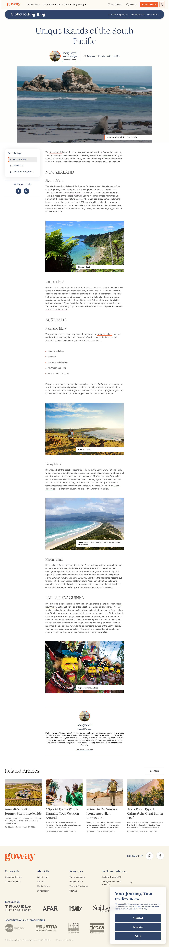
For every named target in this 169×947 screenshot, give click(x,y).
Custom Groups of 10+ (112, 877)
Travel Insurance (77, 877)
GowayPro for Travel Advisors (111, 883)
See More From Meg (84, 749)
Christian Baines (15, 827)
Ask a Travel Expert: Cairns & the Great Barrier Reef (145, 813)
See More (154, 771)
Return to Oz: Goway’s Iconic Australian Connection (102, 813)
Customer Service (13, 877)
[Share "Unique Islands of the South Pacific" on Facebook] (18, 191)
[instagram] (149, 856)
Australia (107, 155)
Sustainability (43, 891)
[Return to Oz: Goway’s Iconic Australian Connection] (104, 792)
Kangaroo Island (104, 334)
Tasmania (77, 470)
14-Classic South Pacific (56, 309)
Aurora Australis (75, 192)
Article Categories (116, 14)
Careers (40, 881)
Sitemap (73, 891)
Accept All (138, 918)
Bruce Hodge (95, 831)
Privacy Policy (76, 881)
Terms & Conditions (78, 886)
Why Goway (42, 877)
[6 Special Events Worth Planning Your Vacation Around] (64, 792)
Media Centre (43, 886)
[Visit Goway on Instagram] (26, 191)
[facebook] (160, 856)
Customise (138, 927)
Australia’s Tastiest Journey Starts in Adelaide (23, 811)
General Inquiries (13, 881)
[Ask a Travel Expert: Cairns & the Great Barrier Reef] (145, 792)
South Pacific (55, 152)
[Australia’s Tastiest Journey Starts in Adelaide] (23, 792)
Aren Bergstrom (55, 831)
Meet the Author (69, 60)
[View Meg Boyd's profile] (55, 56)
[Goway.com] (14, 4)
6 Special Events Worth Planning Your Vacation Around (62, 813)
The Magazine (137, 14)
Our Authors (152, 14)
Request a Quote (149, 4)
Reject (138, 936)
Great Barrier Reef (59, 568)
